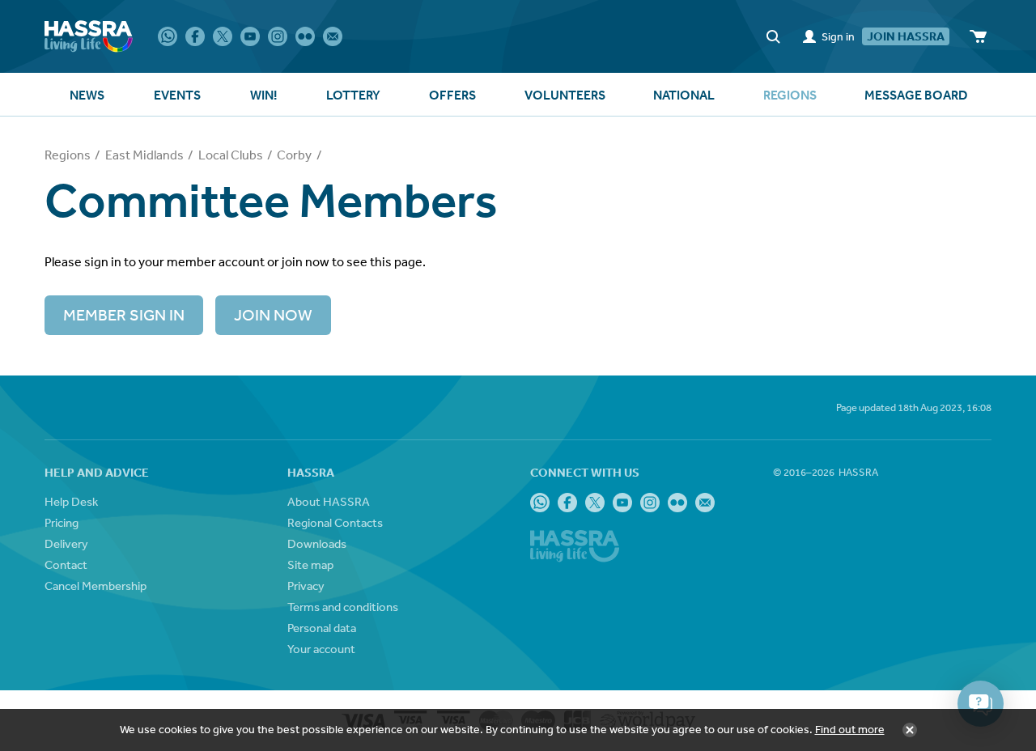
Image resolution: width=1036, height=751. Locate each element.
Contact (66, 564)
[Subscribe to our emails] (332, 36)
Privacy (306, 585)
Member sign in (124, 314)
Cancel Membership (95, 585)
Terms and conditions (342, 606)
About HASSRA (328, 501)
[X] (222, 36)
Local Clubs (230, 154)
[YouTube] (250, 36)
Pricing (62, 522)
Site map (310, 564)
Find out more (850, 729)
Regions (68, 154)
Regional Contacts (335, 522)
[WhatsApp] (167, 36)
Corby (294, 154)
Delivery (66, 543)
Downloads (316, 543)
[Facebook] (195, 36)
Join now (273, 314)
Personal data (321, 627)
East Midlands (144, 154)
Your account (321, 648)
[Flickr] (305, 36)
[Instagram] (277, 36)
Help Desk (71, 501)
